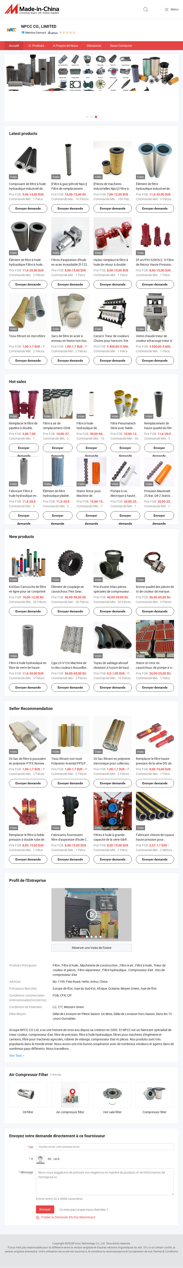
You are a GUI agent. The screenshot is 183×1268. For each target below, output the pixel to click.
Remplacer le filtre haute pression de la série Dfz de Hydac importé (153, 763)
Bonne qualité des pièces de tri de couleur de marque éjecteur (155, 591)
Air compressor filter (70, 1112)
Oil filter (28, 1112)
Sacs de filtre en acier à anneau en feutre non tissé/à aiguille (70, 340)
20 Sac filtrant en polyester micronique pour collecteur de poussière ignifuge (112, 763)
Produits (38, 45)
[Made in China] (32, 9)
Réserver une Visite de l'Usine (91, 948)
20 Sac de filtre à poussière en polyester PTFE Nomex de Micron (27, 763)
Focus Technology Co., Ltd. (89, 1243)
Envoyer (45, 1209)
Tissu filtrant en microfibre (27, 336)
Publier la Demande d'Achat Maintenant (66, 1217)
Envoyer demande (28, 208)
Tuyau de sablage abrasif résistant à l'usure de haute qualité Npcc (112, 667)
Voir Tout (15, 1055)
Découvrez (94, 45)
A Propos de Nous (65, 45)
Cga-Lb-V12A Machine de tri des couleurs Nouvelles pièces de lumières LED (68, 667)
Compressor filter (154, 1112)
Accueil (14, 45)
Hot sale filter (112, 1112)
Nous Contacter (121, 45)
